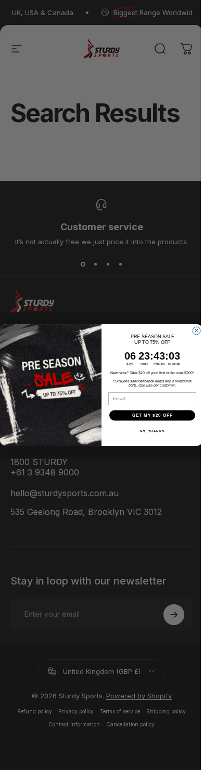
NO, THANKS (152, 431)
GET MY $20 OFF (152, 415)
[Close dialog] (196, 331)
